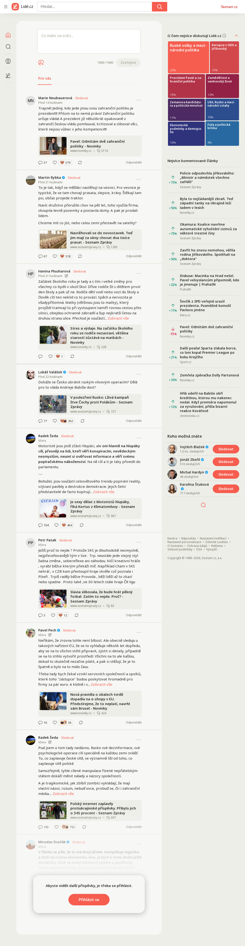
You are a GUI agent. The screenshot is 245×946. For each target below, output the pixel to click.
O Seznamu (175, 546)
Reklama (217, 546)
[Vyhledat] (159, 6)
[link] (89, 130)
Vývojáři (211, 549)
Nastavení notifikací (213, 538)
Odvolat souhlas (216, 542)
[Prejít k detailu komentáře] (40, 162)
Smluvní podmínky (179, 549)
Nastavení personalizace (184, 542)
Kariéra (172, 538)
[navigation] (6, 7)
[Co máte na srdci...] (89, 41)
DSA (199, 549)
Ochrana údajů (197, 546)
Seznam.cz (229, 7)
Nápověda (188, 538)
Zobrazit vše (118, 318)
